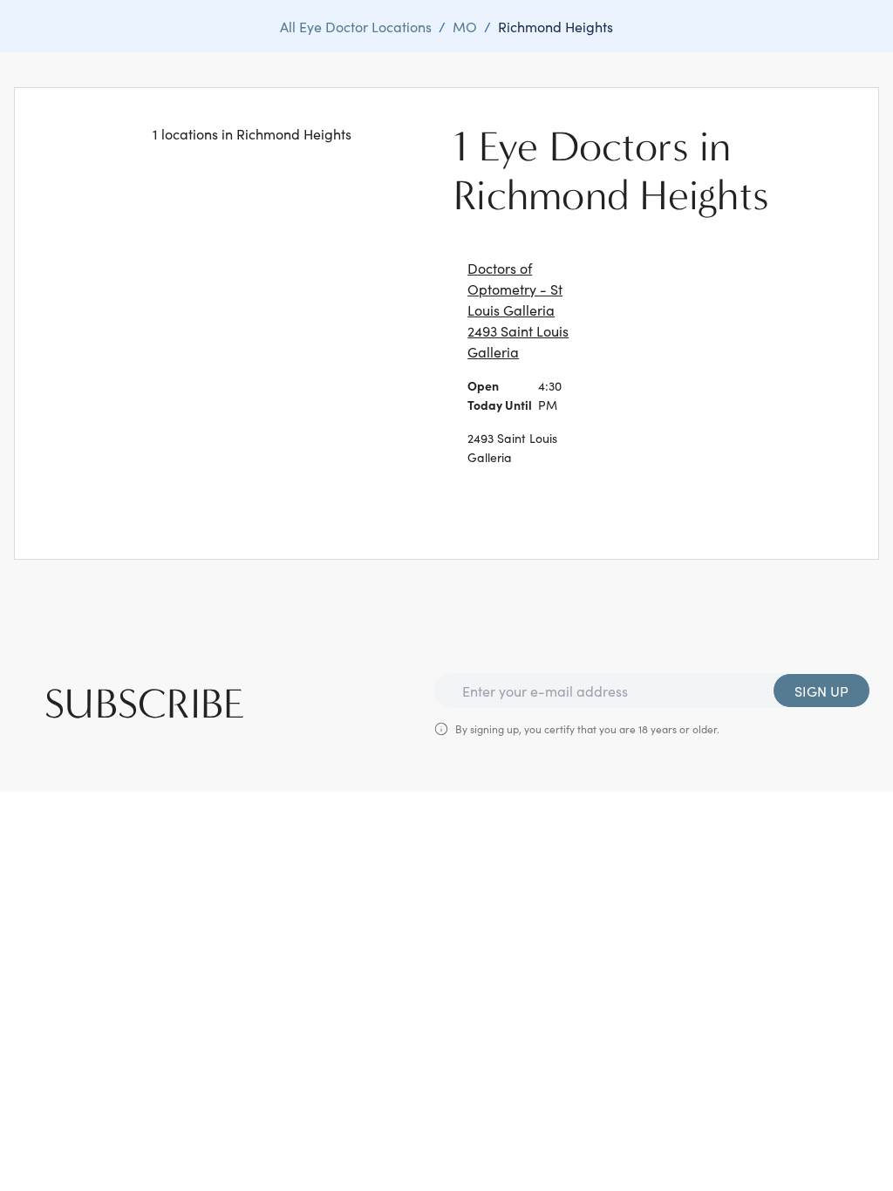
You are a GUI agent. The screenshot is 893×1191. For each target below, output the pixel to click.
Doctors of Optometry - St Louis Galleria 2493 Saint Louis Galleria (518, 309)
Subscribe (144, 704)
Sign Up (821, 690)
